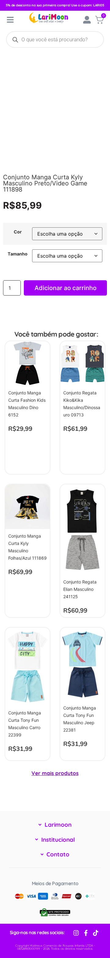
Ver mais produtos (55, 773)
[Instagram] (76, 933)
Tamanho (18, 254)
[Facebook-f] (86, 933)
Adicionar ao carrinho (66, 288)
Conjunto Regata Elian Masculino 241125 (80, 589)
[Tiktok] (96, 933)
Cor (18, 232)
